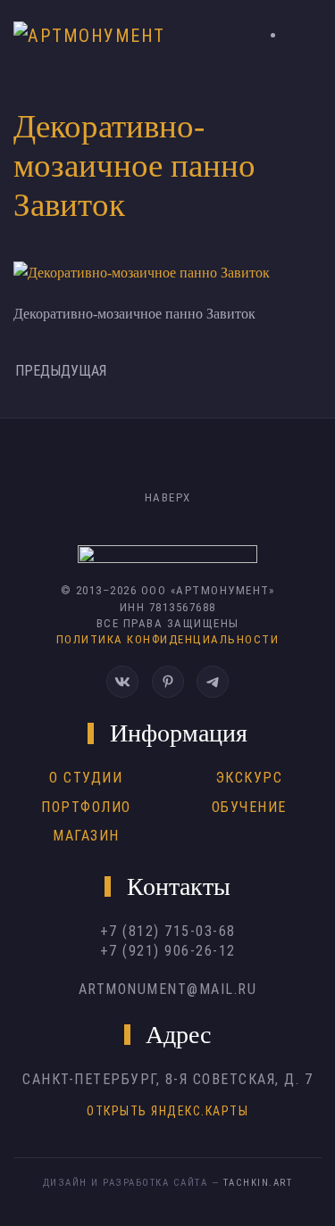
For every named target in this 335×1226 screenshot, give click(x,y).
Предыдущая (60, 370)
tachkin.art (258, 1183)
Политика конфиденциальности (168, 639)
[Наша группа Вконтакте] (122, 682)
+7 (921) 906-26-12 (168, 950)
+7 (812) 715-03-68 (168, 931)
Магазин (86, 835)
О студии (85, 777)
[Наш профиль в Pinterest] (168, 682)
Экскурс (249, 777)
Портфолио (86, 807)
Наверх (168, 497)
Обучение (249, 807)
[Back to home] (94, 35)
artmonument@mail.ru (168, 989)
